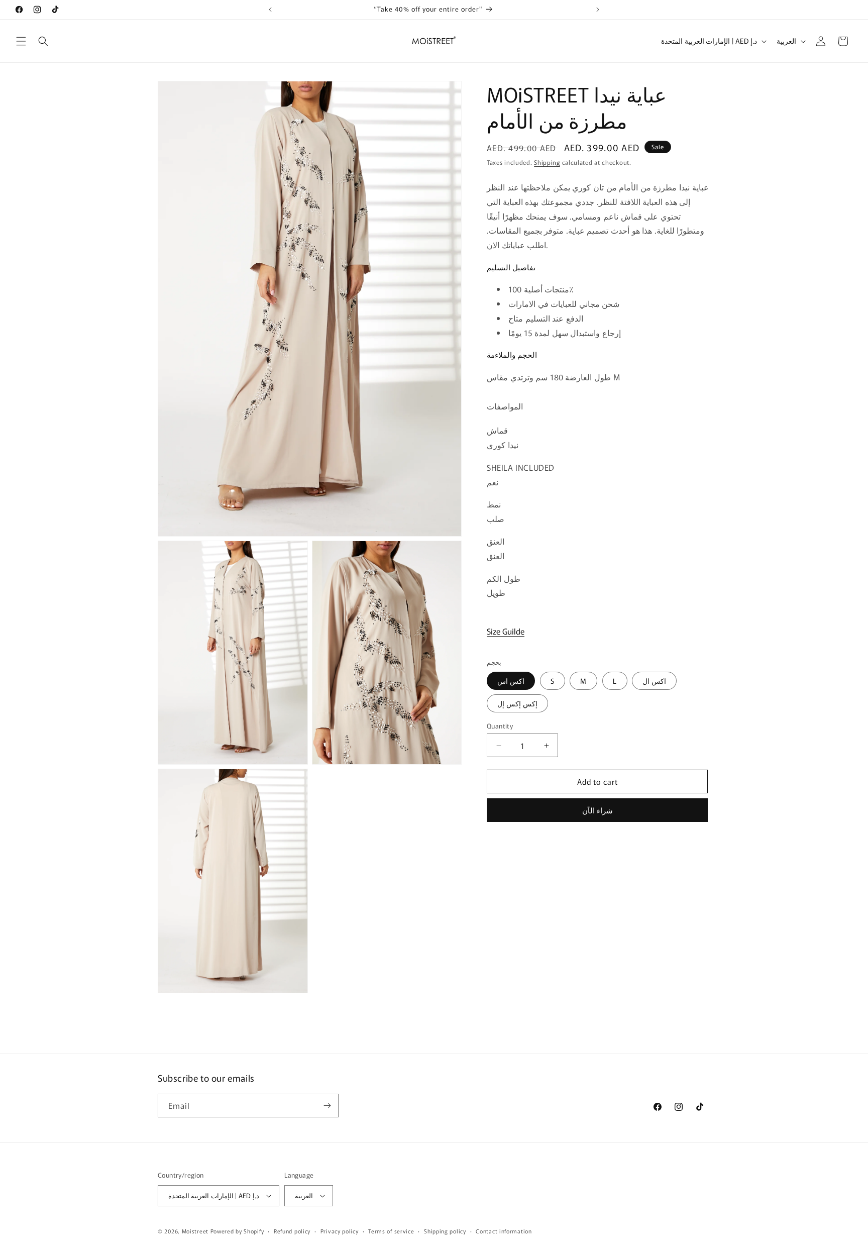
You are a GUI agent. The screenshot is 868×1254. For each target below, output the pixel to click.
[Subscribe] (327, 1105)
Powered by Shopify (237, 1231)
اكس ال (654, 681)
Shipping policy (445, 1231)
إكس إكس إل (517, 703)
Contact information (503, 1231)
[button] (21, 41)
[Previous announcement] (270, 9)
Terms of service (391, 1231)
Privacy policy (339, 1231)
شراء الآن (597, 810)
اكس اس (510, 681)
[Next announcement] (598, 9)
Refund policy (292, 1231)
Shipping (547, 162)
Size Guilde (505, 631)
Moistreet (195, 1231)
